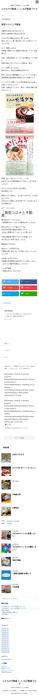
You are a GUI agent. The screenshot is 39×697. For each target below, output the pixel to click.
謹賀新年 (9, 523)
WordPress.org (6, 672)
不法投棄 (15, 587)
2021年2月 (5, 644)
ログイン (4, 666)
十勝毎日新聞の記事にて (21, 573)
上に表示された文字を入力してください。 (16, 428)
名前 (6, 343)
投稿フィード (6, 668)
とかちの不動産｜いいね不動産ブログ (19, 9)
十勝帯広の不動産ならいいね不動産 (19, 687)
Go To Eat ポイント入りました (24, 468)
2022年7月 (5, 630)
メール (7, 350)
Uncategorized (7, 303)
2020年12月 (5, 648)
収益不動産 (16, 560)
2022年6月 (5, 632)
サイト (6, 357)
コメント (7, 319)
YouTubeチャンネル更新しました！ (13, 606)
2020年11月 (5, 650)
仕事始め (15, 508)
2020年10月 (5, 652)
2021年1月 (5, 646)
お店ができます (18, 454)
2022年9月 (5, 628)
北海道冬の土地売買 (13, 521)
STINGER (25, 693)
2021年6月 (5, 638)
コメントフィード (7, 670)
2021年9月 (5, 636)
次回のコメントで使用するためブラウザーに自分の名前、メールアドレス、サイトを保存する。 (19, 367)
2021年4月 (5, 640)
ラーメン (15, 481)
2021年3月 (5, 642)
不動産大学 (16, 494)
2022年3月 (5, 634)
